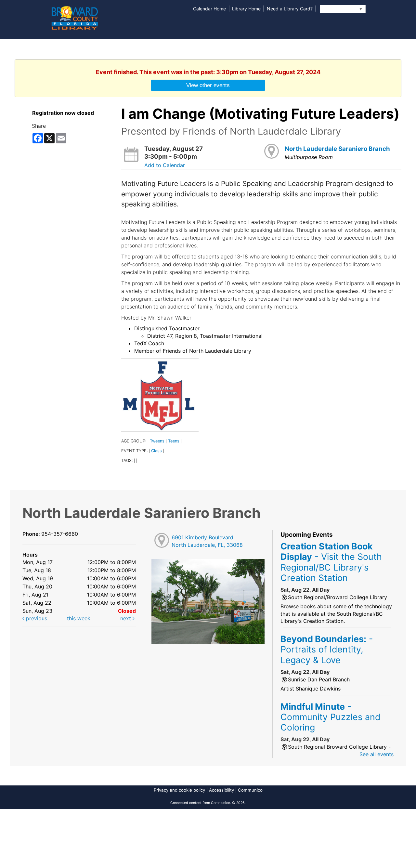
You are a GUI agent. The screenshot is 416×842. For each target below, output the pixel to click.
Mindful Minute (330, 717)
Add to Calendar (164, 165)
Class (156, 450)
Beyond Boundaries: (326, 649)
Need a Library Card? (290, 8)
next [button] (126, 618)
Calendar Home (209, 8)
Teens (173, 441)
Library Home (246, 8)
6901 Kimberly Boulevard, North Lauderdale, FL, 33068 (207, 541)
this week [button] (78, 618)
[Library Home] (74, 17)
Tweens (157, 441)
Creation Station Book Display (331, 562)
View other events (208, 85)
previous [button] (35, 618)
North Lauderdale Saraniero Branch (337, 148)
